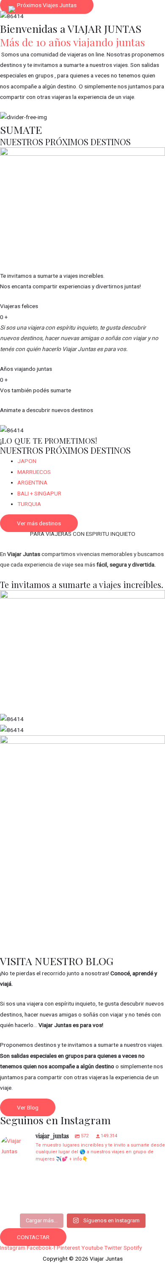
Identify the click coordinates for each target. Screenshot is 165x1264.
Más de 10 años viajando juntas (72, 42)
